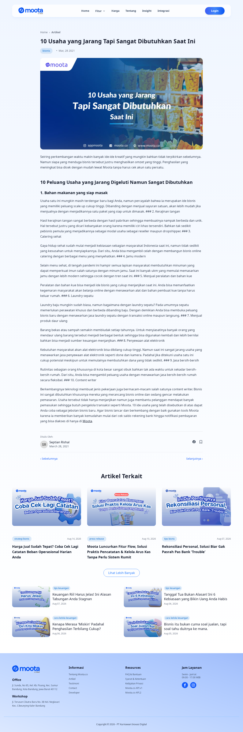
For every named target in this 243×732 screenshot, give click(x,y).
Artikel (55, 32)
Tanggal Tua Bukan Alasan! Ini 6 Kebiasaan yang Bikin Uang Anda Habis (195, 596)
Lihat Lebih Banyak (121, 573)
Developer (74, 692)
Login (215, 11)
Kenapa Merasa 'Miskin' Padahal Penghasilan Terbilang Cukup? (78, 626)
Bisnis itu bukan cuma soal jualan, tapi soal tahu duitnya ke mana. (195, 626)
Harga (115, 11)
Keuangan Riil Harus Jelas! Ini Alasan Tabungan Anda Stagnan (81, 596)
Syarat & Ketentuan (135, 679)
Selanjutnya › (194, 458)
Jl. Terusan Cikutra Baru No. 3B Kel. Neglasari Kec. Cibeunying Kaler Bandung (36, 703)
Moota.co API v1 (133, 688)
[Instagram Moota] (193, 685)
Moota (87, 421)
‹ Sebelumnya (49, 458)
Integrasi (163, 11)
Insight (146, 11)
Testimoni (74, 683)
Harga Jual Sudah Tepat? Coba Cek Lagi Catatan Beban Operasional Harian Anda (45, 551)
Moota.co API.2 (133, 692)
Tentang (130, 11)
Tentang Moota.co (78, 674)
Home (85, 11)
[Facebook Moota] (184, 685)
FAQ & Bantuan (133, 674)
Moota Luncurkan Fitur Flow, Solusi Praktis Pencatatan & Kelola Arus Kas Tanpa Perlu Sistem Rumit (119, 551)
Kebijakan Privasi (134, 683)
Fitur (98, 11)
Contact (73, 688)
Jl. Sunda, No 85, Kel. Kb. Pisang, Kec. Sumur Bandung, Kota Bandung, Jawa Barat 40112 (35, 687)
